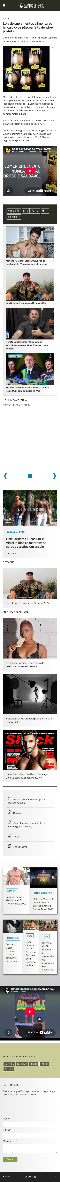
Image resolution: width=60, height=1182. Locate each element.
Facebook (9, 1064)
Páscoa (35, 211)
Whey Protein (14, 217)
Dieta (25, 211)
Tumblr (33, 1064)
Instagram (22, 1064)
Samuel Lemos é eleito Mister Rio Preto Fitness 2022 (16, 900)
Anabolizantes (13, 938)
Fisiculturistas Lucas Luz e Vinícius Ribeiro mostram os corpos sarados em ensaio (26, 542)
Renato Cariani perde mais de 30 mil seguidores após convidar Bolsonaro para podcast (27, 345)
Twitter (44, 1064)
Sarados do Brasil (15, 531)
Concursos (11, 890)
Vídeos (45, 211)
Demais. (17, 813)
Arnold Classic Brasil (43, 893)
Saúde (46, 936)
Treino (29, 935)
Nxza (16, 836)
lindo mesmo (20, 847)
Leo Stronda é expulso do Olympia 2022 (26, 303)
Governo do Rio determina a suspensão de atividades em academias (48, 956)
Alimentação (14, 211)
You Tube (9, 1069)
